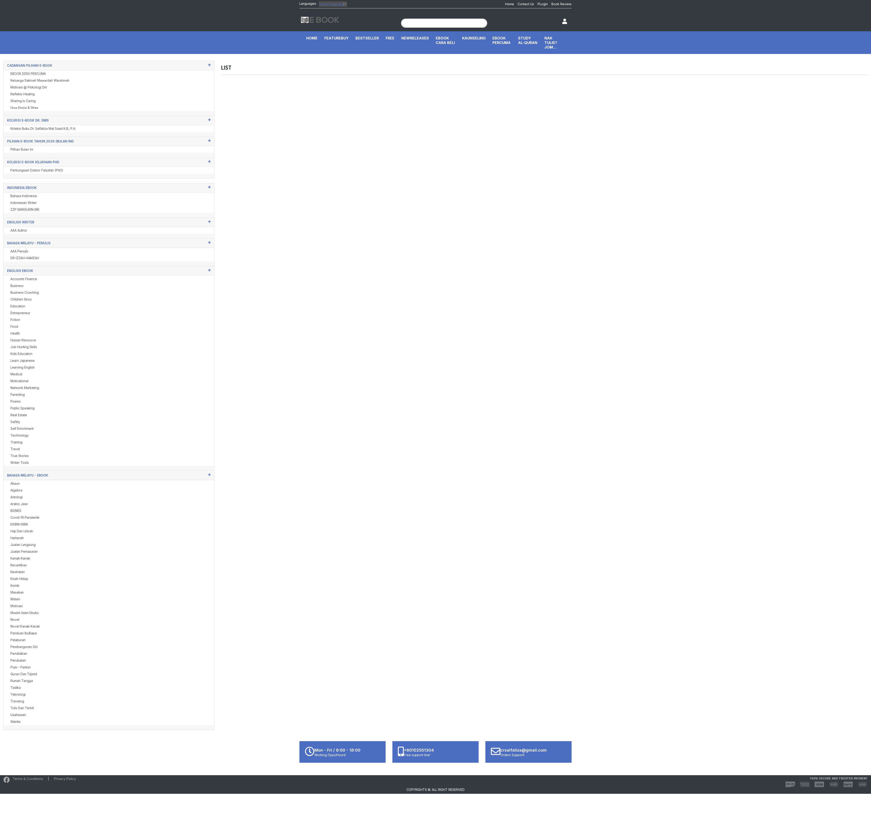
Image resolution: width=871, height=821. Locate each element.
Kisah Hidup (19, 579)
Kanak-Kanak (20, 558)
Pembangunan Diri (24, 647)
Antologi (16, 497)
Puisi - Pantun (20, 667)
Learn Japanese (22, 360)
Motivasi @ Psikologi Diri (28, 87)
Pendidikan (18, 653)
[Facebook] (6, 781)
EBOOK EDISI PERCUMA (28, 74)
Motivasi (16, 606)
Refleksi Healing (22, 94)
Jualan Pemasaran (24, 551)
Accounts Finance (23, 279)
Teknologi (18, 694)
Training (16, 442)
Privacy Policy (65, 779)
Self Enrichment (22, 428)
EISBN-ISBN (19, 524)
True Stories (19, 456)
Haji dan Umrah (21, 531)
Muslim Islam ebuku (24, 613)
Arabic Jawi (19, 504)
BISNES (15, 511)
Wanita (15, 721)
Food (14, 326)
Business (17, 286)
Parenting (17, 394)
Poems (15, 401)
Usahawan (18, 715)
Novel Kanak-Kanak (25, 626)
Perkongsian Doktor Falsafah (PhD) (36, 170)
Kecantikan (18, 565)
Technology (19, 435)
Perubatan (18, 660)
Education (17, 306)
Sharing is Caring (23, 101)
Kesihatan (17, 572)
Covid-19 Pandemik (24, 517)
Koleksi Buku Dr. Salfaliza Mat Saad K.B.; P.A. (43, 128)
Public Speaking (22, 408)
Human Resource (23, 340)
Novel (14, 619)
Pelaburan (18, 640)
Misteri (15, 599)
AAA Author (18, 230)
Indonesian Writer (23, 203)
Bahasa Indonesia (23, 196)
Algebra (16, 490)
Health (15, 333)
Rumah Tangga (21, 681)
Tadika (15, 687)
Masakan (17, 592)
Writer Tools (19, 462)
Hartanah (17, 538)
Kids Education (21, 354)
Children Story (21, 299)
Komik (14, 585)
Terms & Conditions (27, 779)
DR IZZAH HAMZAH (24, 258)
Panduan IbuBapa (23, 633)
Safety (15, 422)
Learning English (22, 367)
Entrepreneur (20, 313)
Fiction (15, 320)
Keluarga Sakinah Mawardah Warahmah (39, 80)
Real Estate (18, 415)
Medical (16, 374)
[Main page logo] (320, 19)
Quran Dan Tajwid (23, 674)
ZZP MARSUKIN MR (24, 209)
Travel (15, 449)
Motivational (19, 381)
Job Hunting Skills (23, 347)
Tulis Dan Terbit (22, 708)
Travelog (17, 701)
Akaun (15, 483)
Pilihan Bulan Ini (21, 149)
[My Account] (562, 22)
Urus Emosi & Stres (24, 108)
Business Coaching (24, 292)
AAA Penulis (19, 251)
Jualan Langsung (23, 545)
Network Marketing (24, 388)
